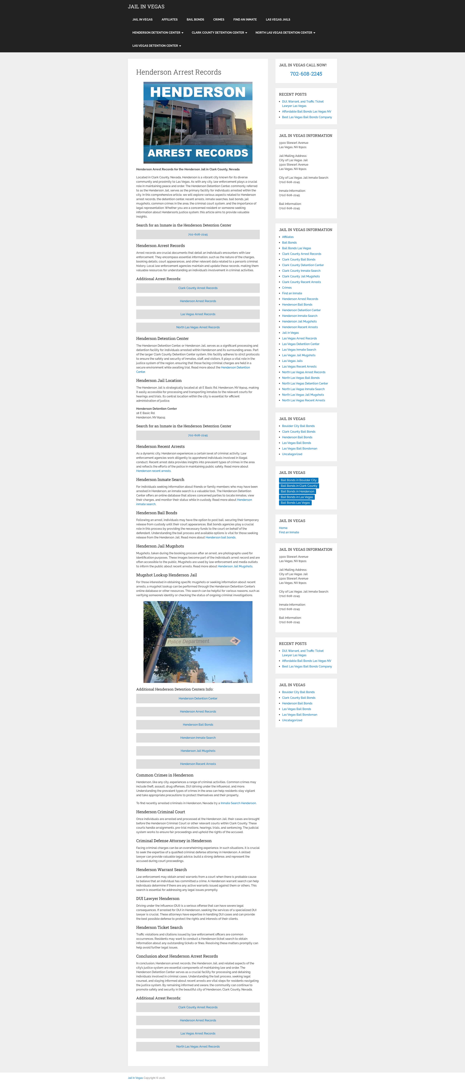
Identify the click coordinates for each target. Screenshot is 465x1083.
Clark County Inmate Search (301, 270)
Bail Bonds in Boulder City (299, 480)
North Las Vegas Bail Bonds (301, 378)
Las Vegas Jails (278, 19)
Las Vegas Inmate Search (299, 349)
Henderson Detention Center (156, 32)
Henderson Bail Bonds (198, 724)
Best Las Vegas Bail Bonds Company (307, 117)
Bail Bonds (195, 19)
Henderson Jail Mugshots (235, 566)
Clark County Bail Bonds (299, 259)
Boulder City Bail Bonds (298, 426)
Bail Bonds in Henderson (297, 491)
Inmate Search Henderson (238, 803)
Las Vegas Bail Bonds (296, 443)
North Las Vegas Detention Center (284, 32)
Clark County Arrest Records (198, 288)
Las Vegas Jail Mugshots (299, 355)
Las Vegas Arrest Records (198, 314)
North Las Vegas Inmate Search (303, 389)
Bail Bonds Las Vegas (296, 248)
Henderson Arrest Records (198, 301)
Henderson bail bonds (221, 537)
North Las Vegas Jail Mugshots (303, 394)
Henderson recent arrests (153, 471)
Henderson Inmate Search (198, 737)
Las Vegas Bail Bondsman (299, 448)
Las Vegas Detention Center (155, 45)
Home (283, 528)
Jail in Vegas (142, 19)
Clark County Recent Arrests (301, 282)
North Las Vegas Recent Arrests (303, 400)
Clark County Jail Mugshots (301, 276)
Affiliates (170, 19)
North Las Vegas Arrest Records (198, 327)
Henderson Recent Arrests (198, 764)
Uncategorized (292, 454)
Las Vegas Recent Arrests (299, 366)
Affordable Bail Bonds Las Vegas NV (306, 111)
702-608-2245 (198, 234)
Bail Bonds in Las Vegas (297, 497)
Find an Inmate (245, 19)
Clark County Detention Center (218, 32)
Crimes (218, 19)
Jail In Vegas (146, 6)
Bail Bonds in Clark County (299, 486)
